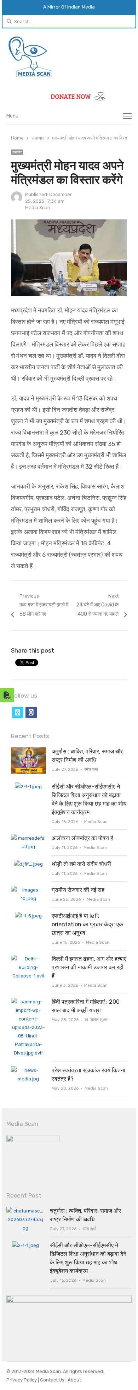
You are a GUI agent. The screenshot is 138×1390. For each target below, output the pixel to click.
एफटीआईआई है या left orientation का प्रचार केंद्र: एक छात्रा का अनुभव (87, 924)
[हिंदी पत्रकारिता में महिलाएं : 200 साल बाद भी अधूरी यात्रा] (28, 1001)
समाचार (17, 152)
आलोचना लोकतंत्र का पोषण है (82, 838)
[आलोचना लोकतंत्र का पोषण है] (28, 838)
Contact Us (52, 1380)
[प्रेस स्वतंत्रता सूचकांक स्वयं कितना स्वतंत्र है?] (28, 1070)
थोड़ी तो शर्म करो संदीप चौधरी (81, 864)
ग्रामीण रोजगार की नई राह (78, 890)
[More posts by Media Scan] (16, 201)
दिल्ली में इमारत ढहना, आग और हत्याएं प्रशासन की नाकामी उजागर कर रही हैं (89, 967)
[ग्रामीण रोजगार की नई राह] (28, 890)
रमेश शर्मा (91, 769)
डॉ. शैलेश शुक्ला (97, 1019)
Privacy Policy (22, 1380)
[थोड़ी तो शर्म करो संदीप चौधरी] (28, 864)
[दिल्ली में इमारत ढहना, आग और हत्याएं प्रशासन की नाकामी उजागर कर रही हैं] (28, 958)
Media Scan (37, 207)
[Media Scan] (69, 57)
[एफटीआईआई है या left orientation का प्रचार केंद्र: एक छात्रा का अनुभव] (28, 916)
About (74, 1380)
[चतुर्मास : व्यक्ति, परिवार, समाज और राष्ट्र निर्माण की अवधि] (28, 751)
